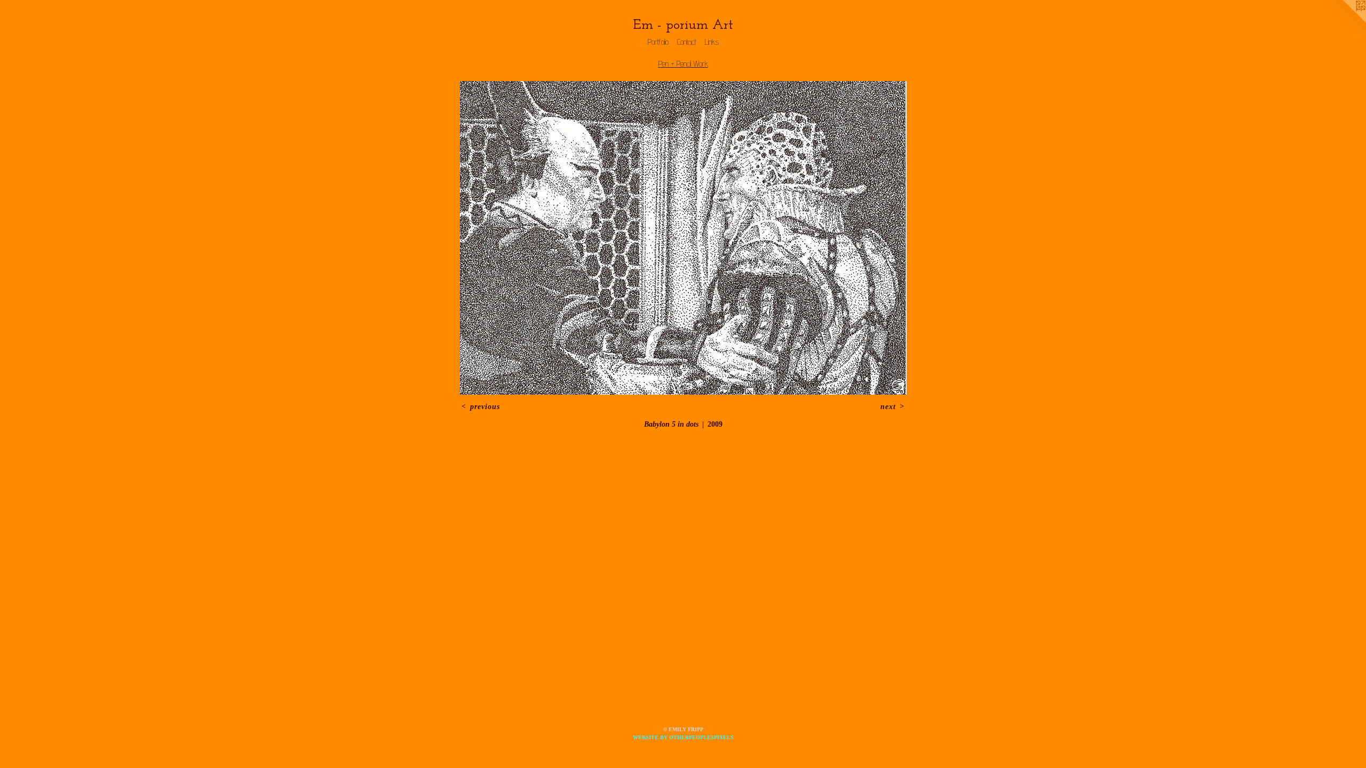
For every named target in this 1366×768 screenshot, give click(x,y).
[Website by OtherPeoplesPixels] (1344, 21)
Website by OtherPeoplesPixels (683, 737)
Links (712, 42)
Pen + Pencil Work (683, 64)
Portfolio (658, 42)
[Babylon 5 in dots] (683, 238)
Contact (686, 42)
